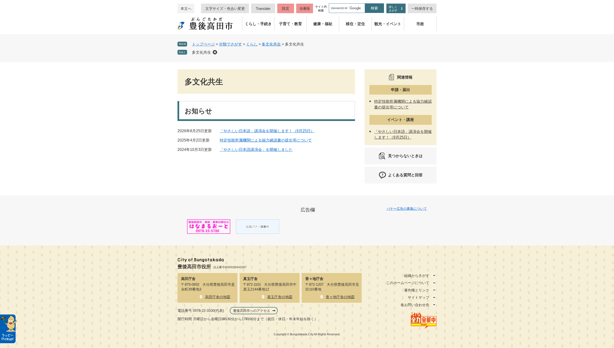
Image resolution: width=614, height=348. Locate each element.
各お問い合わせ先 (415, 305)
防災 (285, 8)
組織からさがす (416, 276)
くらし (252, 44)
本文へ (186, 8)
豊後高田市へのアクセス (251, 311)
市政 (420, 24)
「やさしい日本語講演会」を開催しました (256, 150)
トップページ (203, 44)
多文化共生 (271, 44)
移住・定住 (355, 24)
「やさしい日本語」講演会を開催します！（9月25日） (267, 131)
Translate (263, 8)
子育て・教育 (290, 24)
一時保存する (422, 8)
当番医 (304, 8)
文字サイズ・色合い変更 (225, 8)
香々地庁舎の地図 (340, 297)
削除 (215, 52)
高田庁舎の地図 (217, 297)
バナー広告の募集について (407, 209)
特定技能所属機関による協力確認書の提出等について (266, 140)
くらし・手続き (258, 24)
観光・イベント (387, 24)
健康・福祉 (322, 24)
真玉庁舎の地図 (279, 297)
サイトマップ (418, 297)
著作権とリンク (416, 290)
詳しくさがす (393, 8)
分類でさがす (230, 44)
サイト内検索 (321, 8)
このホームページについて (407, 283)
